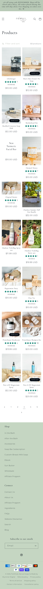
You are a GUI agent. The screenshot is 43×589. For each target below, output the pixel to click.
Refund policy (23, 577)
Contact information (14, 584)
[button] (3, 19)
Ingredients (10, 508)
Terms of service (16, 580)
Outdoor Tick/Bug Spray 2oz (11, 249)
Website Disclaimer (13, 519)
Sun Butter (10, 466)
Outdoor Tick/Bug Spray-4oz (32, 252)
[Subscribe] (35, 546)
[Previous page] (4, 407)
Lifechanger (11, 79)
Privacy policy (35, 577)
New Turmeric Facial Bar (11, 146)
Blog (7, 530)
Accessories (10, 444)
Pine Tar (31, 298)
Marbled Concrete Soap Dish (11, 127)
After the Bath (11, 438)
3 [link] (24, 407)
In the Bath (10, 433)
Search (8, 524)
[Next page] (21, 412)
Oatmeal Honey (32, 168)
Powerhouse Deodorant (11, 340)
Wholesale (9, 471)
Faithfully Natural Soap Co (21, 574)
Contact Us (10, 492)
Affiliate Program (12, 476)
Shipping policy (30, 580)
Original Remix (11, 197)
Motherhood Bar (32, 123)
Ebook (7, 460)
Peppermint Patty (11, 288)
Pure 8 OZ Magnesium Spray (31, 386)
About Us (9, 497)
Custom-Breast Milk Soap (16, 455)
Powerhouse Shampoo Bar (31, 340)
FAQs (7, 514)
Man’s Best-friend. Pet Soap (31, 80)
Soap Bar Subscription (15, 449)
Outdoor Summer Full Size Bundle (32, 211)
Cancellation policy (31, 584)
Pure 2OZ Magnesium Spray (11, 386)
